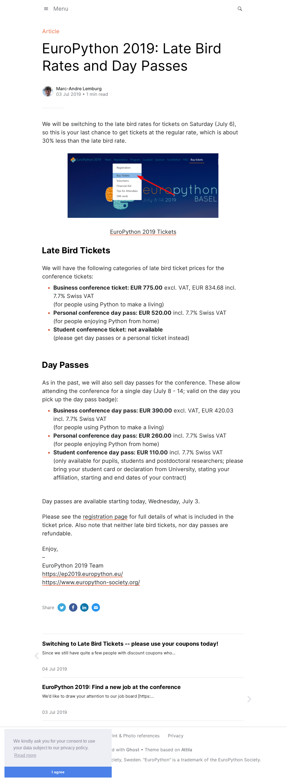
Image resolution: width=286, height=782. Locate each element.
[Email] (96, 607)
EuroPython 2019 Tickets (143, 231)
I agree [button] (58, 772)
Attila (186, 749)
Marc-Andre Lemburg (79, 88)
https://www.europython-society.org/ (91, 582)
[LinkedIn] (84, 607)
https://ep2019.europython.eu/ (82, 574)
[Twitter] (62, 607)
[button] (238, 8)
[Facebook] (73, 607)
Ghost (132, 749)
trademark (192, 759)
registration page (105, 516)
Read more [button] (25, 755)
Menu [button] (60, 8)
